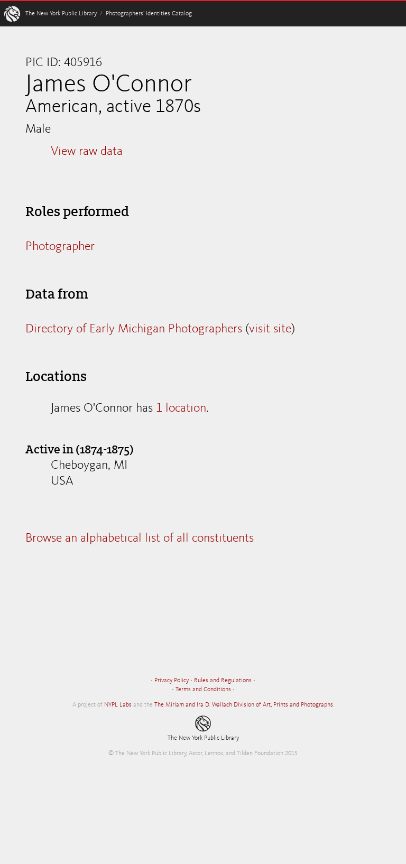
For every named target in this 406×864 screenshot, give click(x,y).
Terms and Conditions (203, 689)
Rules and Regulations (223, 680)
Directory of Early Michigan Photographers (133, 329)
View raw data (87, 151)
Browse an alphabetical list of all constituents (139, 538)
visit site (270, 329)
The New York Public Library (61, 14)
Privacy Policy (171, 680)
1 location (181, 408)
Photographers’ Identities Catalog (149, 14)
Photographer (60, 246)
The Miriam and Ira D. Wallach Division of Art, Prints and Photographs (243, 705)
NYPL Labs (118, 705)
